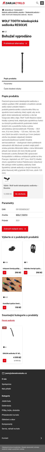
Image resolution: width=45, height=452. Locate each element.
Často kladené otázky (12, 89)
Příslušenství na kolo (10, 415)
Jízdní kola (6, 401)
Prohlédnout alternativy (14, 43)
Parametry (8, 84)
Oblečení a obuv (8, 419)
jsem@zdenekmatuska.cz (16, 373)
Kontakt (5, 438)
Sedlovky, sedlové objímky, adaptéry (13, 12)
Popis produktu (10, 79)
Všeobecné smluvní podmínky (11, 447)
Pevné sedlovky (8, 320)
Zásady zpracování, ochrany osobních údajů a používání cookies (20, 448)
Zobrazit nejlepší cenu (13, 229)
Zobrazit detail (4, 272)
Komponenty (18, 10)
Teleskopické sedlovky (32, 12)
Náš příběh (6, 389)
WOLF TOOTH (21, 215)
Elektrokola (6, 406)
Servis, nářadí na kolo (11, 429)
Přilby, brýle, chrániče (11, 410)
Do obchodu (20, 194)
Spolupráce (6, 384)
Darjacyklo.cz (9, 10)
